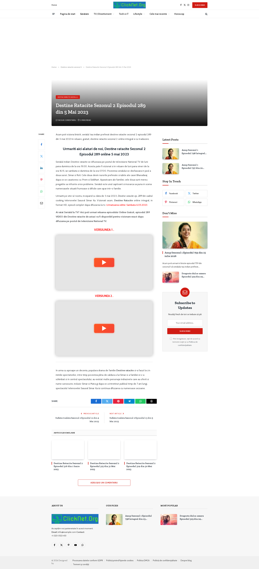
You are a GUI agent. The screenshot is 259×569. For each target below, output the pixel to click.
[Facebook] (41, 144)
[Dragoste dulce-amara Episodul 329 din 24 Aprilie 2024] (170, 277)
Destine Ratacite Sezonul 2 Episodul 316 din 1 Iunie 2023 (68, 466)
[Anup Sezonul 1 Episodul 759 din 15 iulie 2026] (184, 235)
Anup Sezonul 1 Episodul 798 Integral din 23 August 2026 (193, 152)
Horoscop (179, 14)
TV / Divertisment (103, 14)
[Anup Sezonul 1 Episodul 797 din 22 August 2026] (170, 168)
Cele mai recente (158, 14)
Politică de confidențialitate (165, 560)
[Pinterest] (41, 179)
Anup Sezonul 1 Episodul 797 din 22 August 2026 (192, 167)
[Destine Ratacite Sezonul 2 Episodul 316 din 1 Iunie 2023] (68, 449)
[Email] (41, 203)
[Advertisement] (129, 42)
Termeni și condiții (81, 564)
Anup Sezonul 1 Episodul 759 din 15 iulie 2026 (185, 254)
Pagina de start (67, 14)
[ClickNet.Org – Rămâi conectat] (129, 5)
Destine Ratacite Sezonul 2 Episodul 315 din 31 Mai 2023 (104, 466)
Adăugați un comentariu (104, 482)
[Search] (206, 14)
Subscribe (200, 5)
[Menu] (53, 14)
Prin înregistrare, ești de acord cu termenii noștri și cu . (186, 342)
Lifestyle (137, 14)
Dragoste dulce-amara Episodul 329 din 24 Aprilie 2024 (194, 275)
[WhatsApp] (41, 191)
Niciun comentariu (67, 120)
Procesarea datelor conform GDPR (88, 560)
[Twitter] (41, 156)
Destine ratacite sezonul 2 (68, 97)
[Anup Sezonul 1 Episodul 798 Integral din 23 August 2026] (170, 153)
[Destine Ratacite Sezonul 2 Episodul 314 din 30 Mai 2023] (140, 449)
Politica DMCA (143, 560)
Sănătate (84, 14)
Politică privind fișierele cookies (120, 560)
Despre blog (186, 560)
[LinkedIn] (41, 168)
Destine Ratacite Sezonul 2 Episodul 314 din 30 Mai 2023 (140, 466)
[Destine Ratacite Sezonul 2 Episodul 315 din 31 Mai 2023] (104, 449)
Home (54, 5)
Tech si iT (124, 14)
